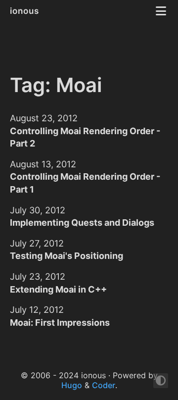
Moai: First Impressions (60, 322)
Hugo (71, 385)
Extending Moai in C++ (58, 289)
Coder (103, 385)
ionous (26, 11)
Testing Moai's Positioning (66, 255)
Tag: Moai (56, 85)
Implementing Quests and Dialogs (82, 222)
